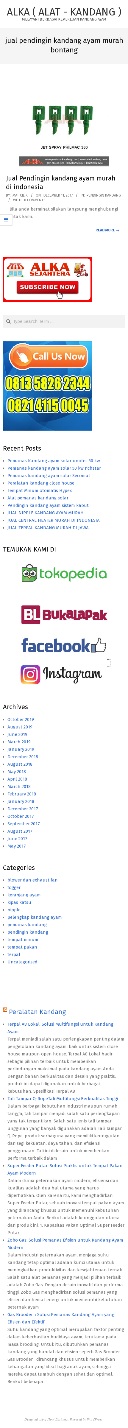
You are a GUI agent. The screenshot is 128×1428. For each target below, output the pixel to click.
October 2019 (20, 719)
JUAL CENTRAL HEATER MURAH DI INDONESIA (53, 520)
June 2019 (17, 734)
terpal (13, 954)
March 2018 (19, 786)
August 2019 (19, 727)
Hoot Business (57, 1419)
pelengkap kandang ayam (34, 917)
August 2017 (19, 831)
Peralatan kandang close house (40, 483)
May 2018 (16, 771)
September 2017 (23, 823)
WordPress (95, 1419)
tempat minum (22, 939)
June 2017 (17, 838)
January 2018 (20, 801)
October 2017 (20, 816)
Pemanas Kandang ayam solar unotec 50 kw (53, 460)
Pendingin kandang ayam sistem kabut (48, 505)
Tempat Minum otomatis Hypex (39, 490)
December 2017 (22, 809)
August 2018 (19, 764)
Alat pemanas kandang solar (37, 498)
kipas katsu (19, 902)
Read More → (107, 230)
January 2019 (20, 749)
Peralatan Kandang (37, 1012)
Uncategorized (22, 962)
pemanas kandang (27, 924)
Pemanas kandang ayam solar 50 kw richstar (54, 468)
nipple (14, 909)
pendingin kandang (104, 195)
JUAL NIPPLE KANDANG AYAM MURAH (45, 513)
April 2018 (17, 779)
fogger (14, 887)
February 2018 (21, 794)
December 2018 (22, 756)
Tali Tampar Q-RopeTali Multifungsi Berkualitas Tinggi (62, 1098)
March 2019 (19, 742)
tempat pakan (22, 947)
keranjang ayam (24, 895)
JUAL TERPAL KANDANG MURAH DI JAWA (48, 527)
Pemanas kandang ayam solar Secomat (48, 475)
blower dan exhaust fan (32, 880)
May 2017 (16, 846)
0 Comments (35, 200)
